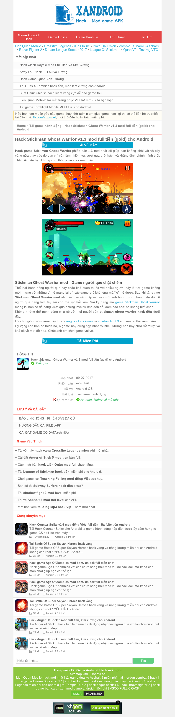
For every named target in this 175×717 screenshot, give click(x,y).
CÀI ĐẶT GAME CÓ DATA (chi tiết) (44, 432)
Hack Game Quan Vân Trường (42, 79)
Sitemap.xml (79, 674)
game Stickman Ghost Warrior (137, 302)
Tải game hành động (45, 125)
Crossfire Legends (57, 46)
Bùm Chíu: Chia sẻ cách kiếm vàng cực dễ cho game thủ (61, 93)
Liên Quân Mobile (28, 46)
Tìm (143, 660)
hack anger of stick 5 (104, 685)
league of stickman (79, 321)
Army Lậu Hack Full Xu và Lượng (43, 72)
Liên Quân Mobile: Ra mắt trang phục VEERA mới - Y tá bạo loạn (66, 100)
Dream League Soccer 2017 (66, 50)
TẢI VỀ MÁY (87, 145)
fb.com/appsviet (44, 117)
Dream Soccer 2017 (47, 681)
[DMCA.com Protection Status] (87, 696)
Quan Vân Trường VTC (140, 50)
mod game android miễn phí (86, 688)
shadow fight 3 (108, 321)
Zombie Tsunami (131, 46)
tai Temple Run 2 (74, 685)
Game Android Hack (28, 37)
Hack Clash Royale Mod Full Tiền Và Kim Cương (55, 65)
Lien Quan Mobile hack (32, 677)
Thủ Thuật (117, 37)
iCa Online (82, 46)
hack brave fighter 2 (135, 685)
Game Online (57, 37)
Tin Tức (146, 37)
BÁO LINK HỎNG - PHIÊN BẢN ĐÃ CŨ (47, 418)
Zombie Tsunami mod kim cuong (88, 681)
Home (21, 125)
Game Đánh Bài (87, 37)
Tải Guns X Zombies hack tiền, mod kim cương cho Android (63, 86)
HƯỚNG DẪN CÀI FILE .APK (40, 425)
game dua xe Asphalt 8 (86, 677)
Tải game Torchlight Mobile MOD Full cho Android (55, 107)
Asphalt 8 (153, 46)
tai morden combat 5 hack (138, 677)
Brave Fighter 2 (30, 50)
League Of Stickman (105, 50)
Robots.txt (98, 674)
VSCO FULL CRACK (124, 688)
